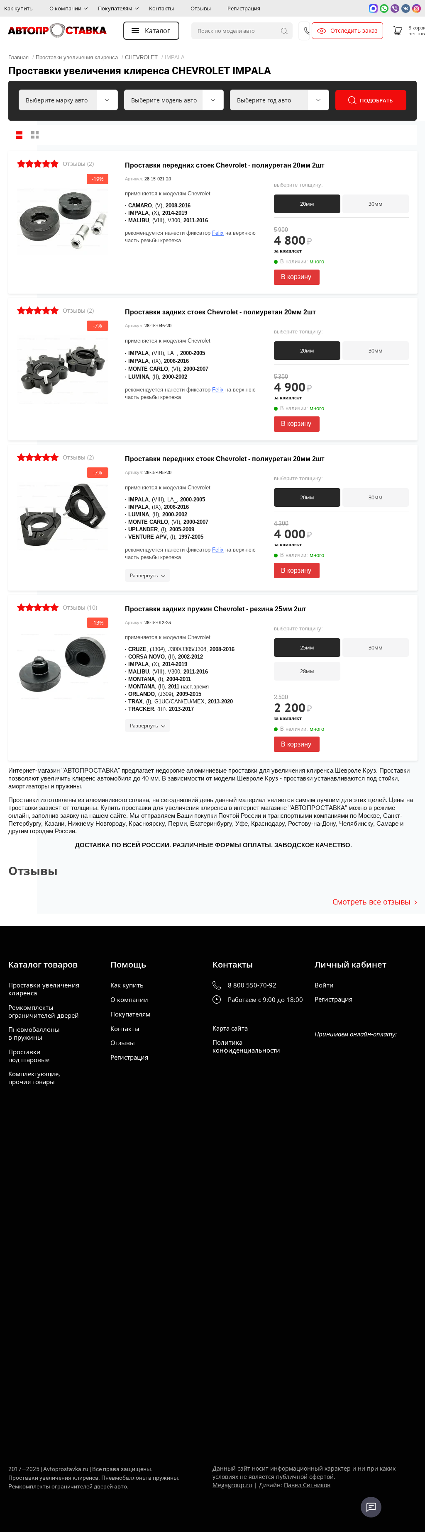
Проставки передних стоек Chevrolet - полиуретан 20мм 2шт (225, 165)
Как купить (18, 8)
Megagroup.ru (232, 1485)
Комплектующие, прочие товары (34, 1078)
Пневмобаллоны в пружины (34, 1033)
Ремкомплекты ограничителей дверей (43, 1011)
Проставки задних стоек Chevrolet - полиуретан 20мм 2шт (220, 312)
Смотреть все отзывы (371, 902)
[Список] (19, 134)
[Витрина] (34, 134)
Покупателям (115, 8)
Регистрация (243, 8)
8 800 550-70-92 (252, 985)
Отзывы (201, 8)
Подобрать (376, 100)
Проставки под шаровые (28, 1056)
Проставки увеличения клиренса (43, 989)
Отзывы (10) (80, 607)
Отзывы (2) (78, 163)
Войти (324, 985)
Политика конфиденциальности (246, 1046)
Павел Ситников (307, 1485)
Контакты (161, 8)
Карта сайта (230, 1028)
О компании (65, 8)
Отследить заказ (354, 31)
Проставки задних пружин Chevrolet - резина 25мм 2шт (215, 609)
